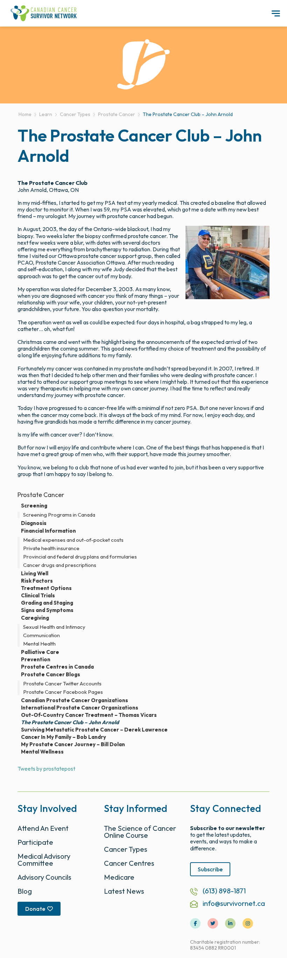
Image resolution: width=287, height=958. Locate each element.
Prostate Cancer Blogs (50, 674)
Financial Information (48, 530)
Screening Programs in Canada (59, 515)
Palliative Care (40, 652)
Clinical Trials (38, 595)
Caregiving (35, 617)
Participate (35, 842)
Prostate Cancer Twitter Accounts (62, 683)
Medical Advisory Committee (44, 859)
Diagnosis (34, 523)
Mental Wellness (42, 752)
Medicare (119, 877)
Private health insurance (51, 548)
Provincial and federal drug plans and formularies (80, 557)
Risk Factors (37, 581)
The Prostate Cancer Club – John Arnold (70, 722)
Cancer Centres (129, 863)
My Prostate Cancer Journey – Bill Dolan (73, 744)
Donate (35, 908)
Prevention (35, 659)
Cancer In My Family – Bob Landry (63, 737)
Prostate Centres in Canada (57, 667)
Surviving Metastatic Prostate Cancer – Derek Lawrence (94, 730)
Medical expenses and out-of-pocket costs (73, 540)
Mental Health (39, 644)
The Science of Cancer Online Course (140, 832)
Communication (41, 635)
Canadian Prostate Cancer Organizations (74, 700)
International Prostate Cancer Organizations (79, 708)
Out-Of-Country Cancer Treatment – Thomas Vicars (89, 715)
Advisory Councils (44, 877)
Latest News (124, 891)
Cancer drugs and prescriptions (59, 565)
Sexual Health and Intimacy (54, 627)
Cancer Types (125, 849)
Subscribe (210, 869)
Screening (34, 505)
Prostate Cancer (41, 495)
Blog (25, 891)
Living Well (34, 573)
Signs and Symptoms (47, 610)
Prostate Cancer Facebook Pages (63, 692)
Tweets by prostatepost (46, 768)
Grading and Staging (47, 603)
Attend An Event (43, 828)
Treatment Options (46, 588)
